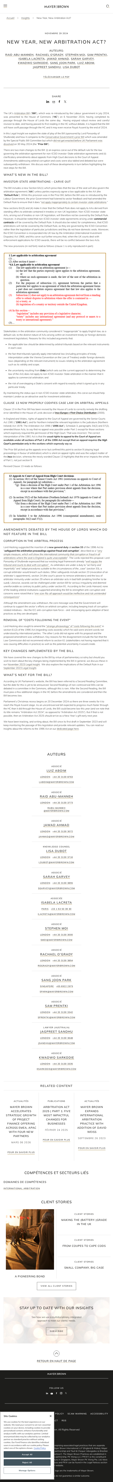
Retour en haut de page (56, 1361)
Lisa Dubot (71, 67)
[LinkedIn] (47, 102)
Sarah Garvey (82, 58)
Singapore (47, 986)
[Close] (50, 1416)
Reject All (27, 1462)
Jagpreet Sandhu (47, 67)
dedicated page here (68, 728)
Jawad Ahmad (58, 58)
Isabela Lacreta (32, 58)
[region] (27, 1446)
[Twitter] (65, 102)
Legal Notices (93, 1462)
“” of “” (73, 626)
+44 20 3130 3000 (63, 934)
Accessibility (99, 1413)
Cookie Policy (40, 1448)
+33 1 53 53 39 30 (61, 909)
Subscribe (56, 1331)
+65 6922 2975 (64, 986)
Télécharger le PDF (56, 77)
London (45, 777)
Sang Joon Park (62, 63)
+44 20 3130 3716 (63, 857)
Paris (45, 909)
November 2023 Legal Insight (24, 664)
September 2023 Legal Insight (20, 667)
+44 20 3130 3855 (63, 883)
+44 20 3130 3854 (63, 960)
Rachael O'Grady (49, 54)
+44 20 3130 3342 (63, 1012)
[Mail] (53, 102)
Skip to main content (14, 2)
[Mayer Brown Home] (56, 6)
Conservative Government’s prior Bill (64, 136)
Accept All (27, 1454)
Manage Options (27, 1470)
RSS (64, 1420)
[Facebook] (59, 102)
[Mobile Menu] (5, 6)
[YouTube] (52, 1393)
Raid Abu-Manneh (19, 54)
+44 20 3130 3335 (63, 1063)
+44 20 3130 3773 (63, 802)
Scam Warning (77, 1413)
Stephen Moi (75, 54)
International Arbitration (22, 1188)
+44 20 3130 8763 (63, 777)
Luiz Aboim (85, 63)
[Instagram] (61, 1393)
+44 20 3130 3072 (63, 831)
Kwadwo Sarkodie (33, 63)
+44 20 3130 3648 (63, 1038)
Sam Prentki (97, 54)
